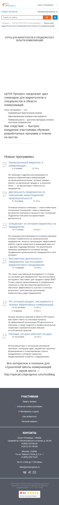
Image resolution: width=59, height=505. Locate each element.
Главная (5, 23)
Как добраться (29, 416)
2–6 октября (17, 169)
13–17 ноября (17, 230)
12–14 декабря (18, 268)
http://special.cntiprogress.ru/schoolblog (29, 374)
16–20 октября (18, 337)
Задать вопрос (30, 401)
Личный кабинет (29, 421)
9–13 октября (17, 201)
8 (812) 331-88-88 (29, 446)
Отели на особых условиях (29, 406)
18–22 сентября (18, 308)
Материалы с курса (29, 411)
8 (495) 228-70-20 (29, 457)
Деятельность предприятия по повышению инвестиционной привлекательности (27, 195)
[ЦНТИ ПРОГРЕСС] (9, 5)
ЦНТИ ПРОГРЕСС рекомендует (26, 23)
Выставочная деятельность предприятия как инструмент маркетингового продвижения (26, 261)
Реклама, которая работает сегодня (30, 334)
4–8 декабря (17, 311)
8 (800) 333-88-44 (29, 443)
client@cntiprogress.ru (29, 467)
